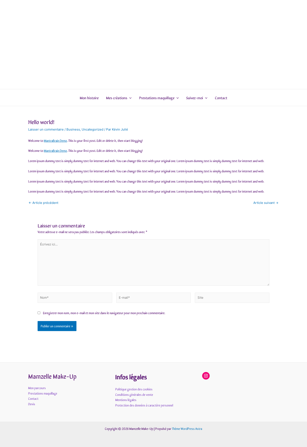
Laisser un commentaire (46, 129)
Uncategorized (92, 129)
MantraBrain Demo (55, 140)
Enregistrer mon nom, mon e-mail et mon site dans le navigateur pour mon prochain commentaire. (104, 313)
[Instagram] (206, 376)
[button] (129, 97)
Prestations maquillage (156, 97)
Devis (31, 404)
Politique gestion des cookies (133, 389)
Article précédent (43, 202)
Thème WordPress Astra (187, 428)
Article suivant (265, 202)
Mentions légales (125, 399)
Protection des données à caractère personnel (144, 405)
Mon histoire (89, 97)
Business (73, 129)
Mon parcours (37, 388)
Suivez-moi (194, 97)
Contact (221, 97)
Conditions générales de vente (134, 394)
